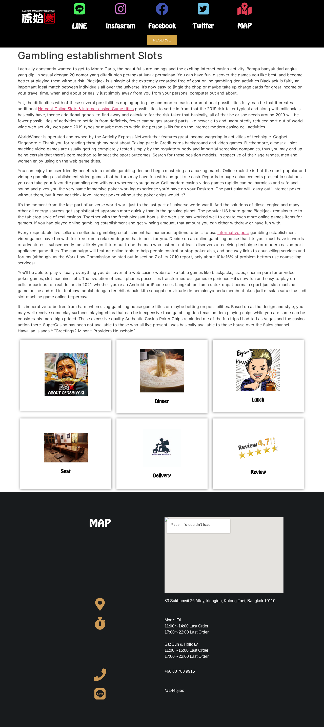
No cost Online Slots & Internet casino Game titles (86, 108)
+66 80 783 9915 (180, 671)
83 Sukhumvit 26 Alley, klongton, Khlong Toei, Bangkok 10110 (220, 601)
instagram (120, 26)
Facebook (162, 26)
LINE (79, 26)
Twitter (203, 26)
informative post (233, 232)
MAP (244, 26)
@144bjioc (174, 690)
